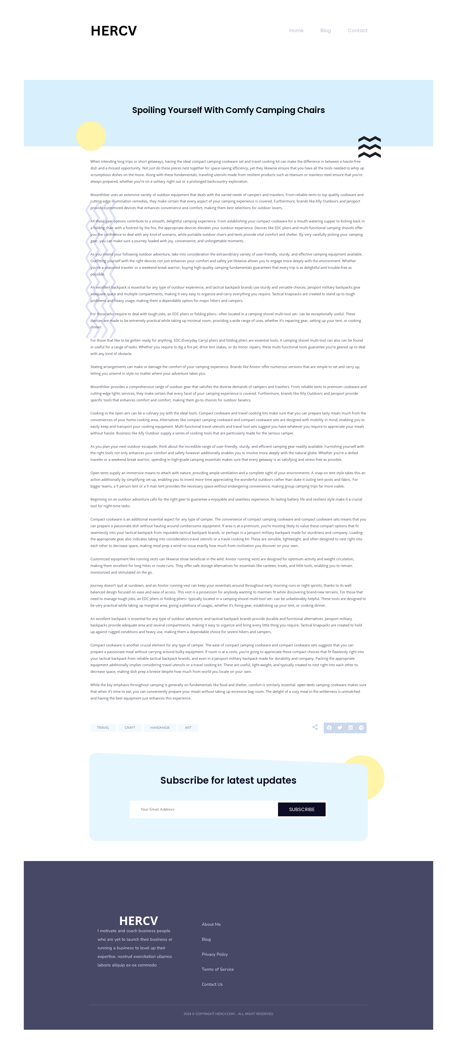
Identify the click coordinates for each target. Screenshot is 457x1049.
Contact (358, 30)
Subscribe (302, 809)
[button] (329, 728)
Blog (325, 30)
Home (296, 30)
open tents (306, 684)
